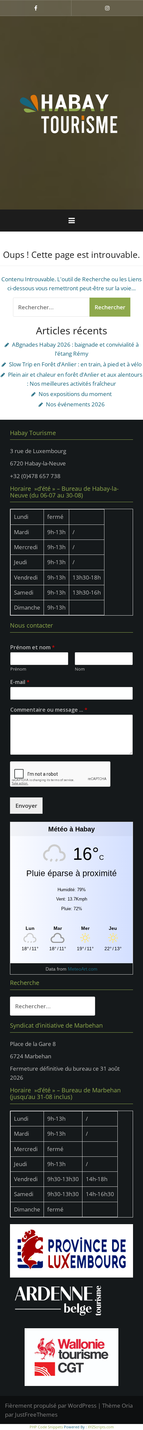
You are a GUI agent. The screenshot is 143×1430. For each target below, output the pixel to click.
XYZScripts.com (101, 1426)
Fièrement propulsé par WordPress (50, 1405)
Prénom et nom (32, 647)
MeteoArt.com (82, 969)
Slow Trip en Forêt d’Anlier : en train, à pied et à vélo (75, 364)
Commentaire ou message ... (48, 709)
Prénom (18, 669)
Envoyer (26, 805)
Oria (127, 1405)
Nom (80, 669)
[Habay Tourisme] (71, 112)
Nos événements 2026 (75, 404)
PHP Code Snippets (46, 1426)
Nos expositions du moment (75, 394)
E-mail (20, 682)
